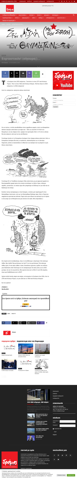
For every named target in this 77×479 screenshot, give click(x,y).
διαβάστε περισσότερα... (26, 468)
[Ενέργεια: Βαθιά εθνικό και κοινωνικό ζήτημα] (25, 349)
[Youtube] (74, 1)
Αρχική (3, 24)
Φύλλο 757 (14, 313)
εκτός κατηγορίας (38, 368)
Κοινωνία (46, 15)
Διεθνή (39, 15)
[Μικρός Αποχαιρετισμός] (9, 349)
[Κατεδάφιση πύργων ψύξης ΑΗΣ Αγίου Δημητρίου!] (31, 430)
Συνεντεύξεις (22, 15)
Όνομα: (55, 98)
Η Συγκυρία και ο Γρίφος (23, 370)
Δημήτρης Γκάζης (30, 404)
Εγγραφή (55, 106)
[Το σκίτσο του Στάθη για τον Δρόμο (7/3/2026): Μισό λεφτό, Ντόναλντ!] (42, 364)
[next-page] (5, 377)
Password (55, 425)
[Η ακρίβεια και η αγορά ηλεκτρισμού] (42, 349)
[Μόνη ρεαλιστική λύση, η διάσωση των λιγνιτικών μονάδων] (31, 416)
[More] (42, 74)
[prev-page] (3, 377)
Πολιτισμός (55, 15)
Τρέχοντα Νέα (61, 17)
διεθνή (3, 368)
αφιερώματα (21, 353)
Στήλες (17, 17)
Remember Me (57, 428)
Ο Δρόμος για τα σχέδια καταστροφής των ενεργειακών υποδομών (41, 423)
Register (55, 434)
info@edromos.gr (60, 411)
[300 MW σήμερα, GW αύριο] (38, 394)
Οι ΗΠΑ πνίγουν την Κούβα (7, 370)
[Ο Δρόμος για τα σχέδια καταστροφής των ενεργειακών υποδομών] (31, 423)
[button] (73, 15)
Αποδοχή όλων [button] (71, 475)
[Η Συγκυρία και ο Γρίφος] (25, 364)
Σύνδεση (29, 1)
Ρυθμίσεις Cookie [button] (61, 475)
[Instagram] (62, 1)
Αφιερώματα (25, 17)
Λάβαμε (41, 17)
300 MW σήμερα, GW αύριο (38, 402)
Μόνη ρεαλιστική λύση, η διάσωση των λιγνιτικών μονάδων (42, 415)
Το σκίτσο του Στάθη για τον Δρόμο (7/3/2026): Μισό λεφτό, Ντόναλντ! (41, 372)
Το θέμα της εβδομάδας (9, 15)
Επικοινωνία (22, 1)
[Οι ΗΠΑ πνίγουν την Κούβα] (9, 364)
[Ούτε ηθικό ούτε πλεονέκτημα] (31, 438)
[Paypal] (67, 1)
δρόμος (6, 62)
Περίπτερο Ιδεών (7, 17)
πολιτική (8, 24)
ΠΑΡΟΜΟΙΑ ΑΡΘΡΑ (8, 341)
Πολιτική (31, 15)
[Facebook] (59, 1)
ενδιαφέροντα (50, 17)
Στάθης (8, 313)
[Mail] (64, 1)
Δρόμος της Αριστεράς (9, 20)
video (33, 17)
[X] (72, 1)
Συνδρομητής (50, 1)
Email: (55, 102)
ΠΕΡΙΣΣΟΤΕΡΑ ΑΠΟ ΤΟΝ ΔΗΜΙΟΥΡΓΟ (30, 341)
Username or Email (56, 421)
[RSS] (69, 1)
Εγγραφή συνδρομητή (39, 1)
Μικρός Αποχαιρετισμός (7, 355)
